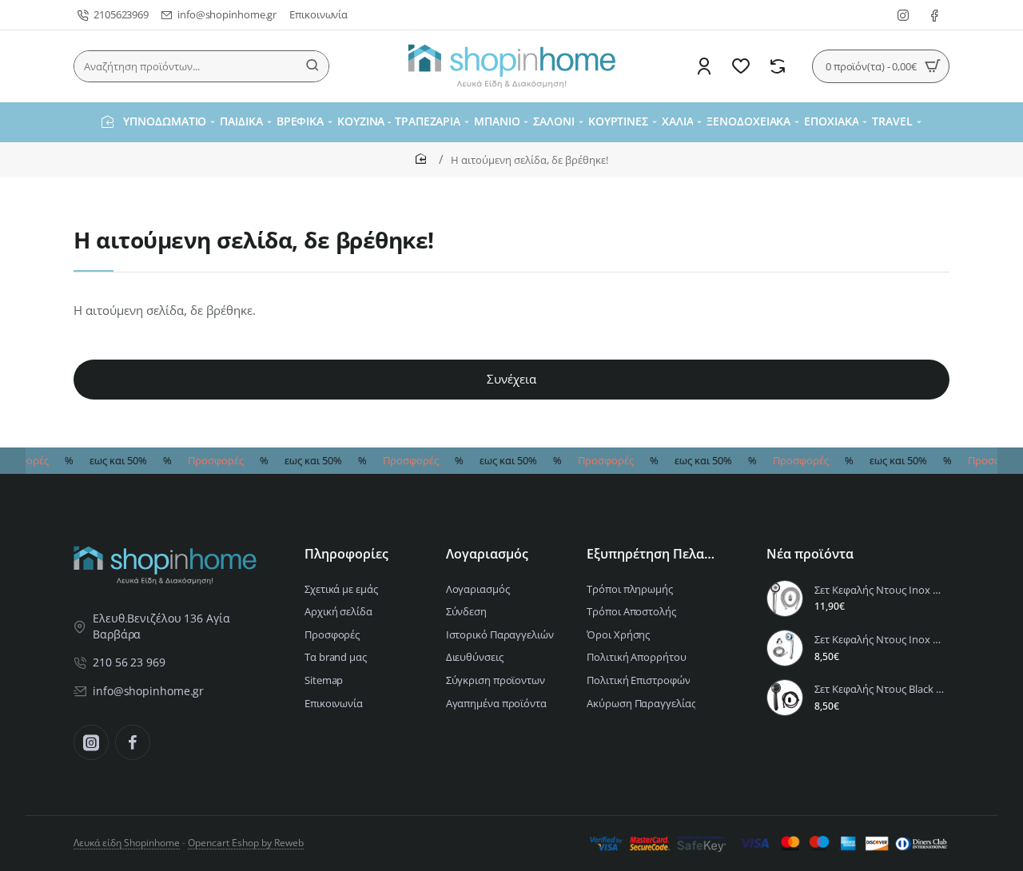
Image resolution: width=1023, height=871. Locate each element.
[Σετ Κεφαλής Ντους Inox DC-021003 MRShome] (784, 598)
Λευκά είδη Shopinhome (127, 842)
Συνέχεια (511, 379)
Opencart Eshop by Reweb (246, 842)
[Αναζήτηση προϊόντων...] (312, 66)
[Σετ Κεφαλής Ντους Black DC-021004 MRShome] (784, 697)
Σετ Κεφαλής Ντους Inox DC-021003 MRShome (879, 590)
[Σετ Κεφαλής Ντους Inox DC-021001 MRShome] (784, 648)
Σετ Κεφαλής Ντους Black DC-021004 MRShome (879, 689)
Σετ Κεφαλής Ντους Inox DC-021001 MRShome (879, 639)
